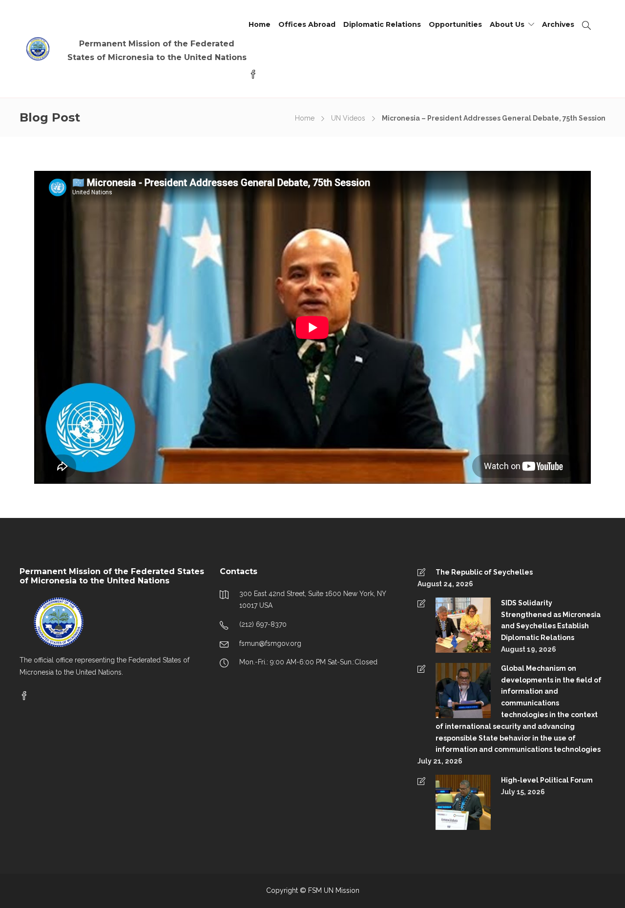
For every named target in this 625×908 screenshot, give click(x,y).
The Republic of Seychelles (484, 572)
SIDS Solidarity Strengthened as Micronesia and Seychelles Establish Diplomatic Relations (551, 620)
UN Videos (348, 118)
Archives (558, 24)
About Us (507, 24)
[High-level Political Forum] (454, 801)
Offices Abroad (306, 24)
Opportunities (455, 24)
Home (260, 24)
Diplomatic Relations (382, 24)
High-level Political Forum (547, 780)
